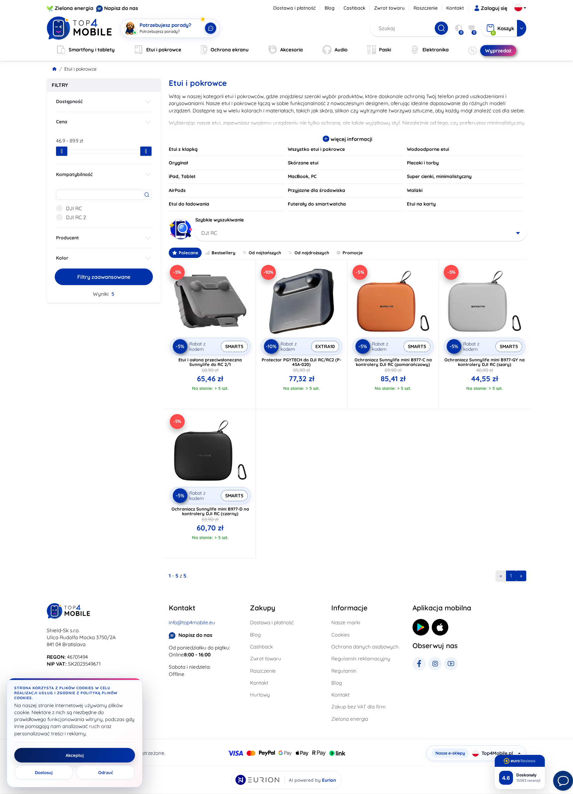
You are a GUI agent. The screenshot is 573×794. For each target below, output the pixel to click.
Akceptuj (75, 755)
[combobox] (361, 233)
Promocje (353, 252)
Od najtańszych (265, 252)
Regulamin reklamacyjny (360, 658)
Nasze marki (345, 622)
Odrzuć (105, 772)
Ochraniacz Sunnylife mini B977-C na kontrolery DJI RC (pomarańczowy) (393, 362)
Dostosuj (44, 772)
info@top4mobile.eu (192, 622)
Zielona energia (74, 8)
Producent (67, 238)
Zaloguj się (494, 8)
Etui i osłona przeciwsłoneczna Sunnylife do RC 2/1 (210, 362)
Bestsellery (223, 252)
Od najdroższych (311, 252)
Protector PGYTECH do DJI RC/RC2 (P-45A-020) (301, 362)
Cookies (340, 635)
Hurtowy (260, 695)
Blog (330, 8)
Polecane (188, 252)
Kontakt (455, 8)
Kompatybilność (74, 174)
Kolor (62, 258)
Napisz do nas (121, 8)
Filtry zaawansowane (103, 277)
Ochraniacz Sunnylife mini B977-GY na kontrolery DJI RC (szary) (484, 362)
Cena (61, 122)
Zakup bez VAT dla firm (358, 706)
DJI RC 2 (76, 217)
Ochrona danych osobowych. (365, 646)
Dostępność (69, 101)
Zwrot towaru (389, 8)
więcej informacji (350, 139)
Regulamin (343, 671)
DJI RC (74, 208)
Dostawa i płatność (294, 8)
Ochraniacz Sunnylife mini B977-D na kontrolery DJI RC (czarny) (210, 511)
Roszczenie (426, 8)
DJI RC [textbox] (209, 233)
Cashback (354, 8)
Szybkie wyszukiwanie (219, 220)
